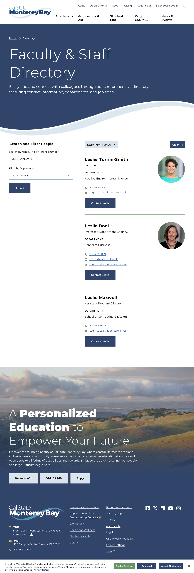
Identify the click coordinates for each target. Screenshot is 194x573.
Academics (64, 16)
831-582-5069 (97, 254)
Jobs (109, 551)
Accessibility (113, 526)
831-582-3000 (22, 549)
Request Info (23, 478)
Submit (19, 188)
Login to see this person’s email (108, 192)
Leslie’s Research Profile (103, 259)
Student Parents (80, 536)
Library (74, 542)
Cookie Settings (115, 545)
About (115, 5)
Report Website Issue (119, 507)
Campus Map (21, 534)
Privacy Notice (41, 570)
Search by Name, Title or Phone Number (34, 151)
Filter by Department (22, 168)
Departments (98, 5)
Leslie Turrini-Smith (99, 144)
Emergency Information (84, 507)
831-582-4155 (97, 187)
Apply (81, 5)
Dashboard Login (167, 5)
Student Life (116, 18)
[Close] (189, 566)
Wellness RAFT (79, 523)
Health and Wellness (82, 530)
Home (13, 38)
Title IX (110, 519)
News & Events (167, 18)
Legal (109, 532)
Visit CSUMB (54, 478)
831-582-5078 (97, 325)
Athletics (142, 5)
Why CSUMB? (141, 18)
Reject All (147, 566)
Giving (128, 5)
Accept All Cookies (171, 566)
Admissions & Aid (88, 18)
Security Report (115, 513)
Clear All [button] (177, 144)
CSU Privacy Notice (117, 538)
